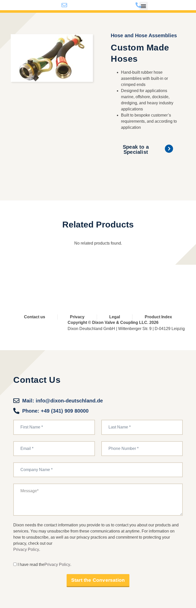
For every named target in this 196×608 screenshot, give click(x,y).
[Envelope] (159, 280)
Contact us (34, 317)
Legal (114, 317)
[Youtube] (95, 280)
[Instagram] (138, 280)
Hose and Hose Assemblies (144, 35)
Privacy (77, 317)
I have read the (31, 564)
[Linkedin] (117, 280)
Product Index (158, 317)
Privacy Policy (26, 549)
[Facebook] (74, 280)
